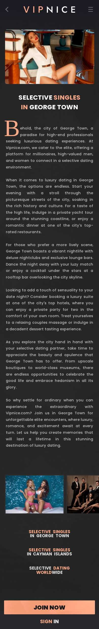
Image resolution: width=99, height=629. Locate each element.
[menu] (90, 10)
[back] (8, 10)
